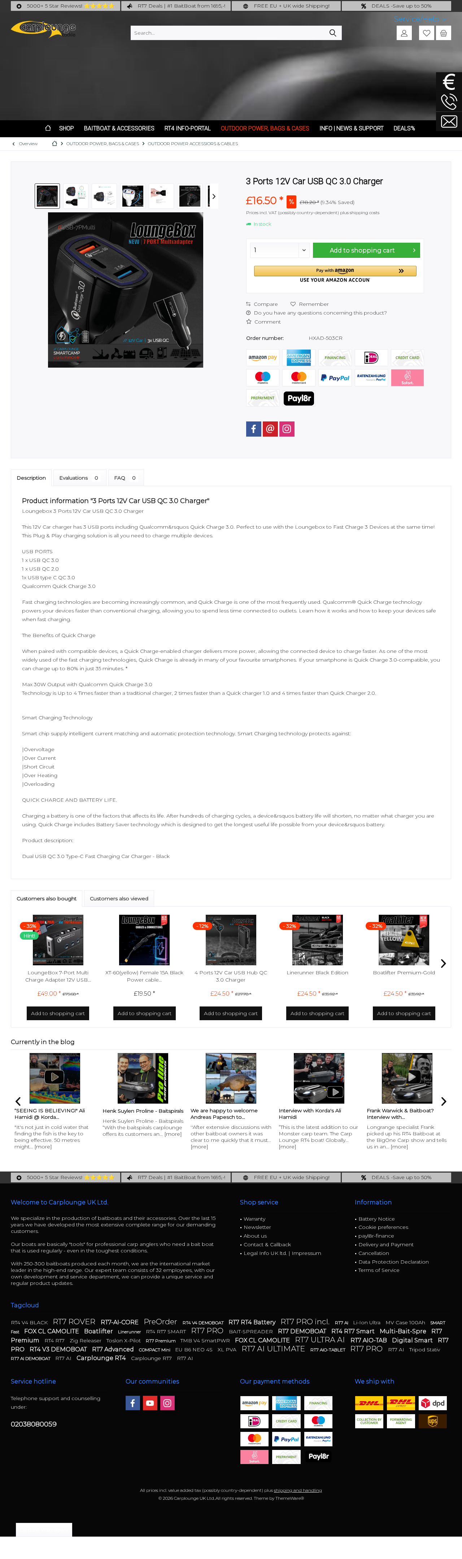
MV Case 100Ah (406, 1322)
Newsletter (257, 1227)
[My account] (404, 33)
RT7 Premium (161, 1340)
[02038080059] (449, 101)
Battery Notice (376, 1219)
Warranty (254, 1219)
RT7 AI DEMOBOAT (31, 1358)
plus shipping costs (359, 212)
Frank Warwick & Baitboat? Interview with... (400, 1113)
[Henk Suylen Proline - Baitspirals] (143, 1078)
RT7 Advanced (113, 1349)
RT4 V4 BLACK (30, 1322)
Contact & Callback (267, 1244)
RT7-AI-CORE (120, 1322)
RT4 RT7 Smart (353, 1331)
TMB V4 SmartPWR (205, 1340)
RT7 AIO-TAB (369, 1340)
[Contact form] (449, 121)
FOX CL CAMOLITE (52, 1331)
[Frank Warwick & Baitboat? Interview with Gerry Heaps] (407, 1078)
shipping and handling (298, 1490)
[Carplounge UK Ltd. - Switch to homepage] (43, 29)
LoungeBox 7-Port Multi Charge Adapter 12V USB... (58, 976)
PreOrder (161, 1321)
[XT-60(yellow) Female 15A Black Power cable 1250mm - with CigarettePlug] (144, 940)
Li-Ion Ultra (367, 1322)
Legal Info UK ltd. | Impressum (282, 1253)
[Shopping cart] (443, 33)
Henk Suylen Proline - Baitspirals (143, 1111)
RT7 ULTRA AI (321, 1339)
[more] (43, 1146)
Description (31, 478)
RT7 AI (342, 1322)
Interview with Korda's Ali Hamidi (310, 1113)
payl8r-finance (376, 1236)
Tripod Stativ (424, 1349)
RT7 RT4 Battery (252, 1322)
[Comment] (335, 191)
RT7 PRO (208, 1330)
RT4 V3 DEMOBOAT (59, 1349)
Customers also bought (47, 898)
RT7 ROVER (75, 1321)
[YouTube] (150, 1403)
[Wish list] (426, 33)
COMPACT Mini (155, 1349)
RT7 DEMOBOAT (303, 1331)
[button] (335, 274)
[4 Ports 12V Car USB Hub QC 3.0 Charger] (231, 940)
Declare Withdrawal (44, 1529)
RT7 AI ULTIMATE (274, 1348)
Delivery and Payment (386, 1244)
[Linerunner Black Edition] (317, 940)
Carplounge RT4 (102, 1358)
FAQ (125, 478)
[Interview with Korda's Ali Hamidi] (319, 1078)
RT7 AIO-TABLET (328, 1349)
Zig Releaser (86, 1340)
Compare (265, 304)
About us (255, 1236)
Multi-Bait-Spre (404, 1331)
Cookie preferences (383, 1227)
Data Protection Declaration (393, 1262)
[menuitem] (420, 19)
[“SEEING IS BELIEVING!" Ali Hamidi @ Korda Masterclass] (54, 1078)
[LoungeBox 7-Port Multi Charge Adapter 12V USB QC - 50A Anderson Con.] (58, 940)
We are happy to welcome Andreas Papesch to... (224, 1113)
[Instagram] (287, 429)
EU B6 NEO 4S (194, 1349)
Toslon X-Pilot (124, 1340)
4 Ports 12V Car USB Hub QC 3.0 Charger (231, 976)
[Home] (48, 128)
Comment (267, 322)
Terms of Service (379, 1270)
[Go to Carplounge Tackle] (449, 81)
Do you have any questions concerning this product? (319, 312)
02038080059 (34, 1424)
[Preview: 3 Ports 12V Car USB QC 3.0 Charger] (47, 196)
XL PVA (228, 1349)
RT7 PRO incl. (305, 1321)
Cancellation (373, 1253)
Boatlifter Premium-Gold (404, 972)
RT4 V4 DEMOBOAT (204, 1322)
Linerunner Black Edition (317, 972)
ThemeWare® (289, 1498)
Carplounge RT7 (152, 1358)
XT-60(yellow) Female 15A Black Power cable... (144, 976)
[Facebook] (253, 429)
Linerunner (130, 1331)
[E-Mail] (270, 429)
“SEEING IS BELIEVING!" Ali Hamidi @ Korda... (49, 1113)
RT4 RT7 (55, 1340)
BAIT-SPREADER (251, 1331)
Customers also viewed (119, 898)
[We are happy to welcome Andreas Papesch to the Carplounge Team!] (231, 1078)
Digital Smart (413, 1340)
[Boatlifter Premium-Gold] (404, 940)
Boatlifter (99, 1331)
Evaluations (78, 478)
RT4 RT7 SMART (166, 1331)
